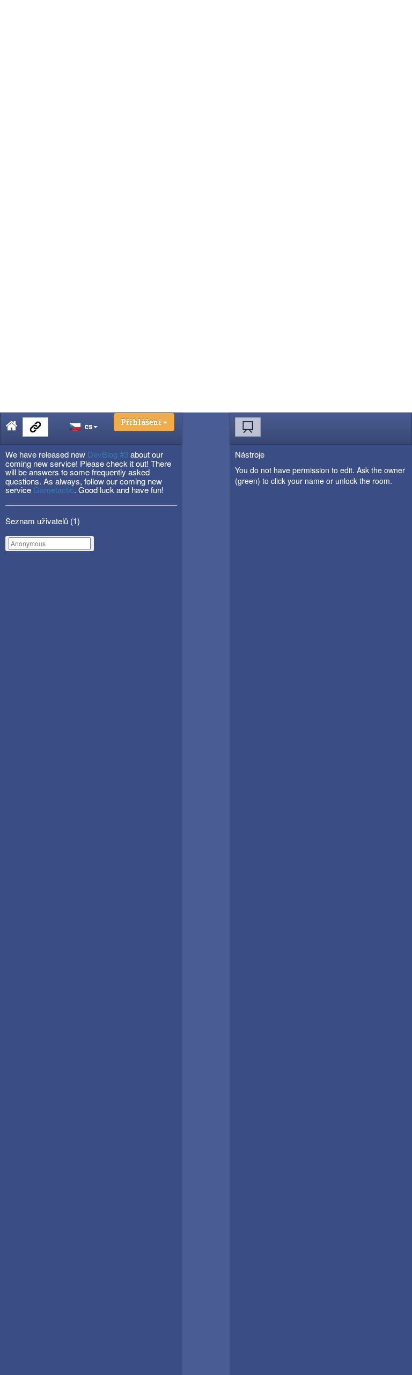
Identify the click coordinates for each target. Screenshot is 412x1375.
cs (86, 426)
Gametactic (53, 489)
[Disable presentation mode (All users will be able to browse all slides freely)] (248, 427)
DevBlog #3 (107, 454)
